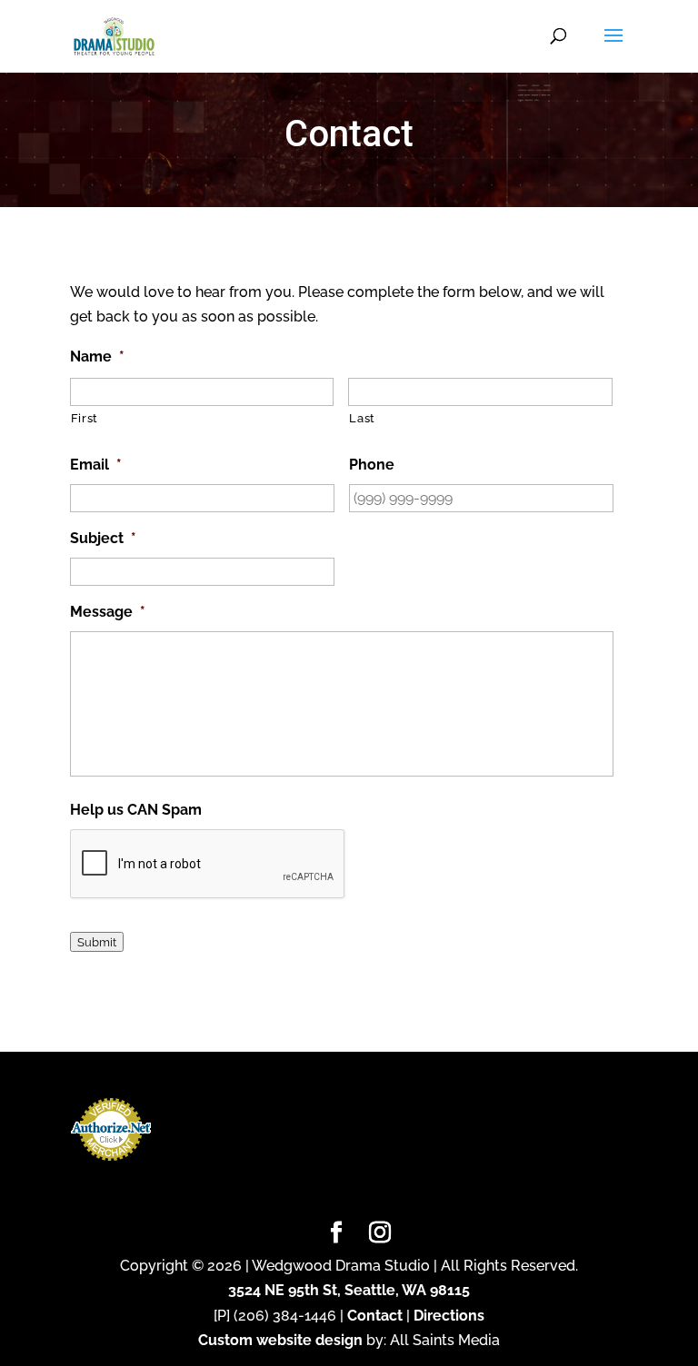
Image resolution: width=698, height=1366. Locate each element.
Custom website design (280, 1340)
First (84, 418)
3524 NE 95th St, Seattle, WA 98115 (349, 1290)
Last (362, 418)
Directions (449, 1315)
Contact (375, 1315)
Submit (96, 942)
